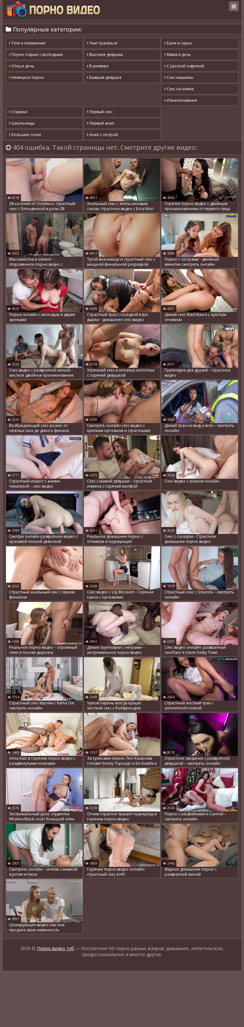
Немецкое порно (27, 77)
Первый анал (101, 123)
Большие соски (25, 134)
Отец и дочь (22, 66)
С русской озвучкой (185, 66)
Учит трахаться (102, 43)
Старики (18, 111)
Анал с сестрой (103, 134)
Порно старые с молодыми (36, 54)
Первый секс (100, 111)
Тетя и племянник (27, 43)
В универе (98, 66)
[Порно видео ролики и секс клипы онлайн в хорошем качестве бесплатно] (53, 9)
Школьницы (22, 123)
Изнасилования (181, 100)
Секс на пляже (180, 89)
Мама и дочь (178, 54)
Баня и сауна (179, 43)
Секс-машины (179, 77)
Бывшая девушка (104, 77)
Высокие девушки (105, 54)
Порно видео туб (55, 948)
